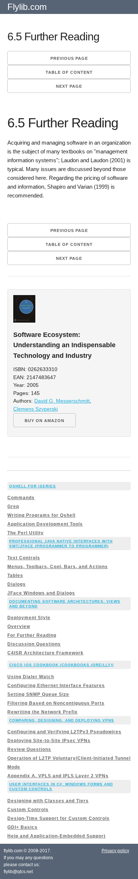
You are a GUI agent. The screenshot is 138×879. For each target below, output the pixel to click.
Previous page (69, 58)
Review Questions (29, 749)
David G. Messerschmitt (62, 401)
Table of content (69, 72)
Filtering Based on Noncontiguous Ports (56, 703)
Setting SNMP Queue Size (38, 694)
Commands (21, 497)
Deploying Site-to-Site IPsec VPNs (49, 740)
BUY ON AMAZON (44, 420)
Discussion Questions (34, 644)
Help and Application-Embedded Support (56, 836)
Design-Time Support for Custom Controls (58, 818)
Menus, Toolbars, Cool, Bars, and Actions (57, 566)
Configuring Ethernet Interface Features (56, 685)
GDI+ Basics (22, 827)
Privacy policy (115, 850)
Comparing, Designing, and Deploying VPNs (61, 720)
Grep (13, 506)
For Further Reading (31, 635)
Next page (69, 86)
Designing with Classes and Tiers (48, 800)
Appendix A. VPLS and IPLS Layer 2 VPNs (58, 775)
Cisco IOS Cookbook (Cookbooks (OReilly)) (61, 665)
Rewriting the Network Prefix (42, 712)
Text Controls (23, 557)
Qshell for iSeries (32, 486)
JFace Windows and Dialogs (41, 593)
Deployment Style (28, 617)
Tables (15, 575)
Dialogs (16, 584)
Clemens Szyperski (35, 409)
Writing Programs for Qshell (41, 515)
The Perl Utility (25, 532)
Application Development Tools (45, 524)
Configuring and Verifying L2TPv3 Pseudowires (64, 731)
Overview (18, 626)
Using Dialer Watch (30, 676)
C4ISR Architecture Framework (45, 652)
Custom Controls (28, 809)
